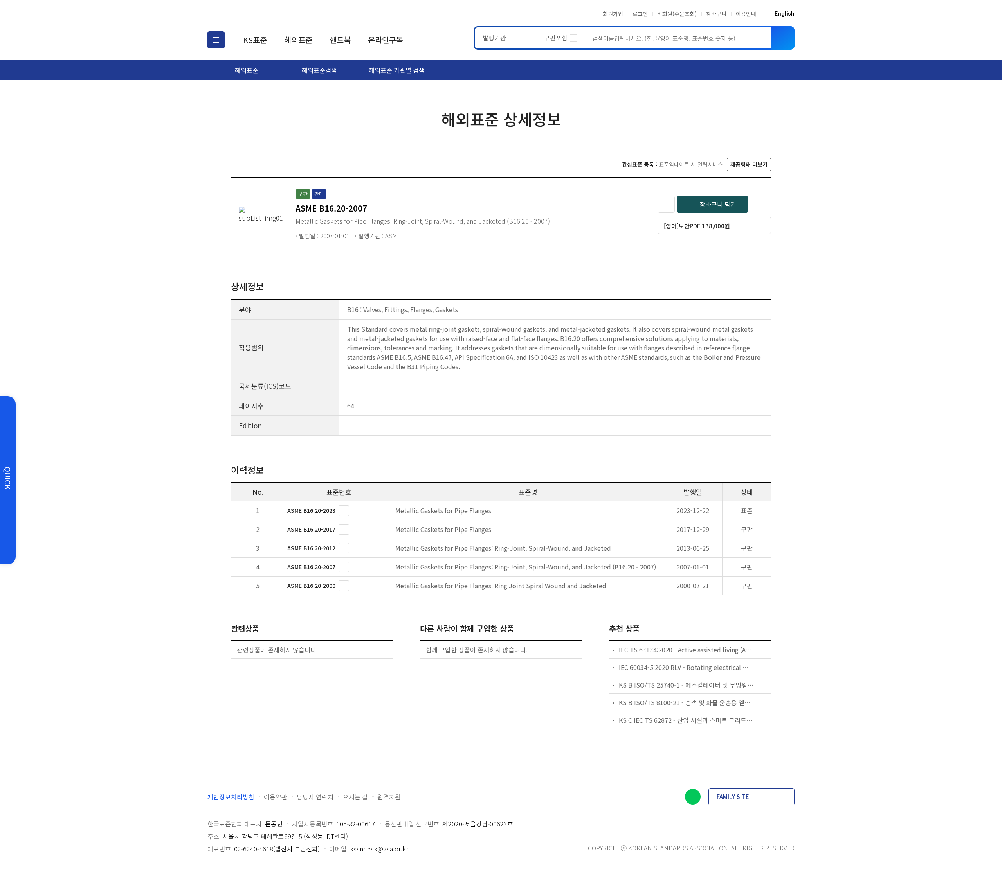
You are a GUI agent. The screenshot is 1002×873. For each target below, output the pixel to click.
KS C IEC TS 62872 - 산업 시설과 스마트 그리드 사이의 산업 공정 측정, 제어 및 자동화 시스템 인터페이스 (686, 720)
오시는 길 (355, 796)
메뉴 (216, 39)
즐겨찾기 (666, 204)
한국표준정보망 (253, 14)
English (785, 14)
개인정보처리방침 (230, 796)
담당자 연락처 (315, 796)
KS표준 (255, 39)
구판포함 (556, 37)
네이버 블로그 (693, 797)
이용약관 (275, 796)
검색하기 (783, 38)
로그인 (640, 14)
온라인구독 (385, 39)
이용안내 (746, 14)
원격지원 (389, 796)
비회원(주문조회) (677, 14)
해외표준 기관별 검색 (397, 70)
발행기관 (494, 37)
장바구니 (716, 14)
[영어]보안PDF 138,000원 (697, 226)
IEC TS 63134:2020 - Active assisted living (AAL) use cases (686, 649)
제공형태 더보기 (749, 164)
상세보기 (344, 510)
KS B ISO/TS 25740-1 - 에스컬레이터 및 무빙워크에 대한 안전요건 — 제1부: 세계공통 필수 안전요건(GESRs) (686, 685)
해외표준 (298, 39)
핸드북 (340, 39)
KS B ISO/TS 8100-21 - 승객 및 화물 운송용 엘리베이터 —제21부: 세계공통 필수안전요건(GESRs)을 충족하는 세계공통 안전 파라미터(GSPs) (686, 702)
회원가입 (613, 14)
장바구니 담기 (717, 204)
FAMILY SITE (733, 796)
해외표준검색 (319, 70)
